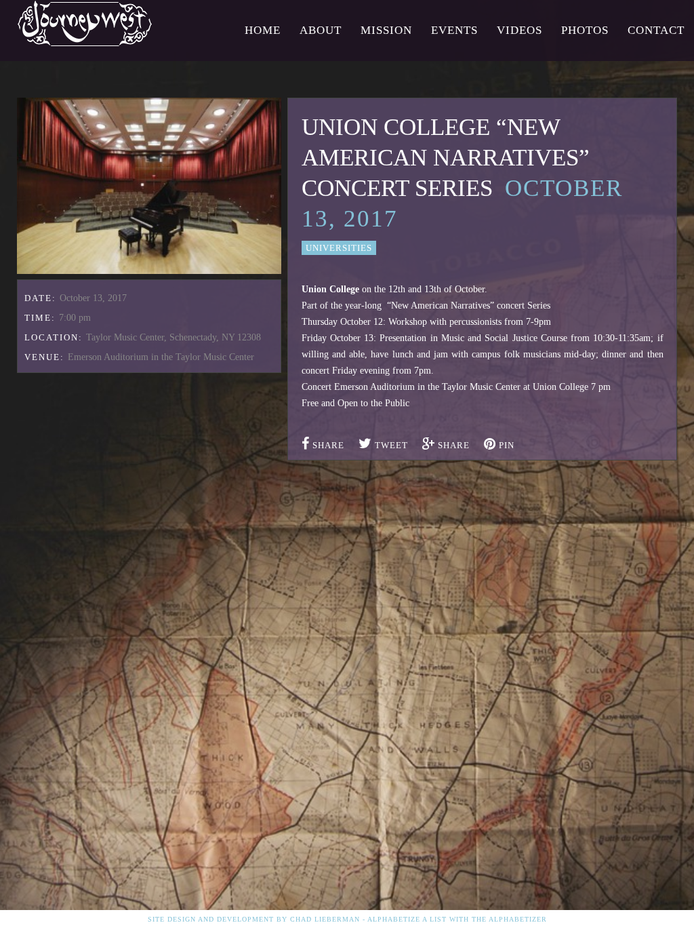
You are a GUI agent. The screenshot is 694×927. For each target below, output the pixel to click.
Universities (339, 248)
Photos (585, 30)
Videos (519, 30)
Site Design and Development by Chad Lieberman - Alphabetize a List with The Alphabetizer (347, 919)
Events (454, 30)
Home (263, 30)
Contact (656, 30)
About (321, 30)
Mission (386, 30)
